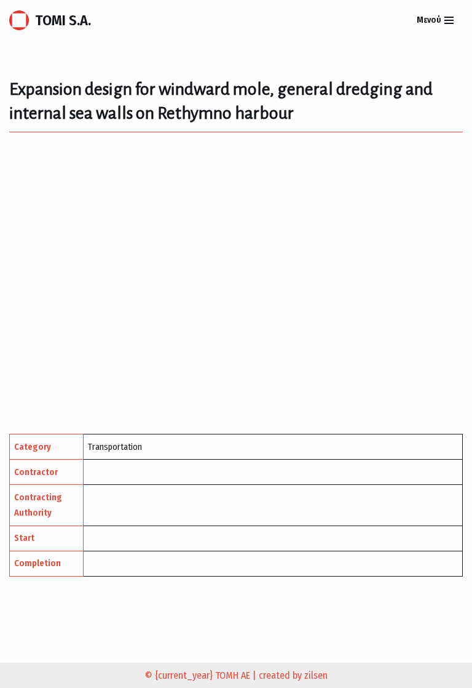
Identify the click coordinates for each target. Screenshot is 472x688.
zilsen (316, 675)
